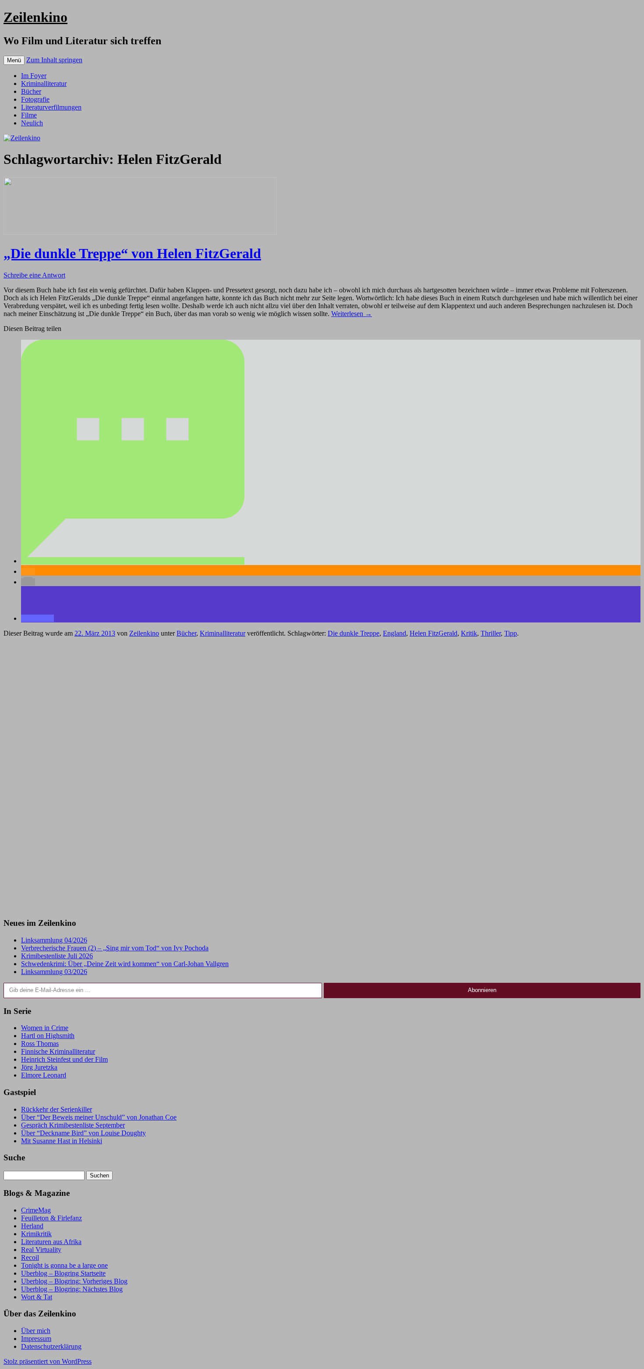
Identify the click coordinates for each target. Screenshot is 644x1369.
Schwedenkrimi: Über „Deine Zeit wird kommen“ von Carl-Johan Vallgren (125, 963)
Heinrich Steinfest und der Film (64, 1059)
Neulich (32, 123)
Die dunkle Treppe (353, 633)
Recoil (30, 1257)
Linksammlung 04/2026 (54, 940)
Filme (29, 115)
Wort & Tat (36, 1297)
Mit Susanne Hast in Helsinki (61, 1141)
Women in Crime (44, 1027)
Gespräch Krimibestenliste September (73, 1125)
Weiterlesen (351, 313)
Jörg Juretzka (39, 1067)
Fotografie (35, 99)
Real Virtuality (41, 1249)
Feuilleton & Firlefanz (51, 1218)
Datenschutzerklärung (51, 1346)
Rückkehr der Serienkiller (56, 1109)
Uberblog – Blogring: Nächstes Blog (72, 1289)
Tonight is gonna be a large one (64, 1265)
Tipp (510, 633)
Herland (32, 1226)
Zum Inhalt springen (54, 60)
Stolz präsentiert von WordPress (48, 1361)
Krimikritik (36, 1233)
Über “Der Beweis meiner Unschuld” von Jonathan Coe (99, 1117)
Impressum (36, 1338)
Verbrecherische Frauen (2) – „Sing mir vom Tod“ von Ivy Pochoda (115, 948)
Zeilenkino (35, 17)
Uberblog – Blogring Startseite (63, 1273)
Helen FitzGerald (433, 633)
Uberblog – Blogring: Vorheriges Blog (74, 1281)
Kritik (469, 633)
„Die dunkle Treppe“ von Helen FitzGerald (132, 253)
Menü (14, 60)
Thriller (491, 633)
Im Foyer (33, 75)
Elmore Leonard (43, 1075)
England (394, 633)
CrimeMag (36, 1210)
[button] (132, 561)
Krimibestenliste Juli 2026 (57, 956)
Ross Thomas (40, 1043)
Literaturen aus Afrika (51, 1241)
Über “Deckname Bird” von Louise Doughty (83, 1133)
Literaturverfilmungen (51, 107)
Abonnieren (482, 990)
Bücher (31, 91)
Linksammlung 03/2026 (54, 971)
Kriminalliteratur (44, 83)
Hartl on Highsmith (47, 1035)
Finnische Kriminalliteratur (58, 1051)
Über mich (35, 1330)
